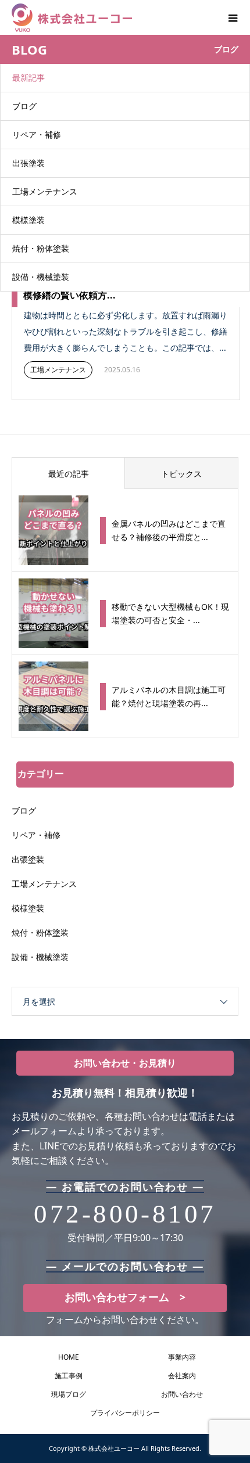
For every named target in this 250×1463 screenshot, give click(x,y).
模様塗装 (28, 219)
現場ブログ (68, 1394)
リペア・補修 (36, 134)
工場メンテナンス (44, 191)
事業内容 (182, 1357)
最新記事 (28, 77)
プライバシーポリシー (125, 1413)
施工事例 (69, 1376)
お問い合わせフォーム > (125, 1297)
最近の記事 (68, 473)
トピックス (181, 473)
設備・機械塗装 (40, 276)
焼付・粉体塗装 (40, 248)
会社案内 (182, 1376)
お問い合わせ (182, 1394)
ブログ (24, 106)
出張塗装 (28, 162)
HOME (68, 1357)
